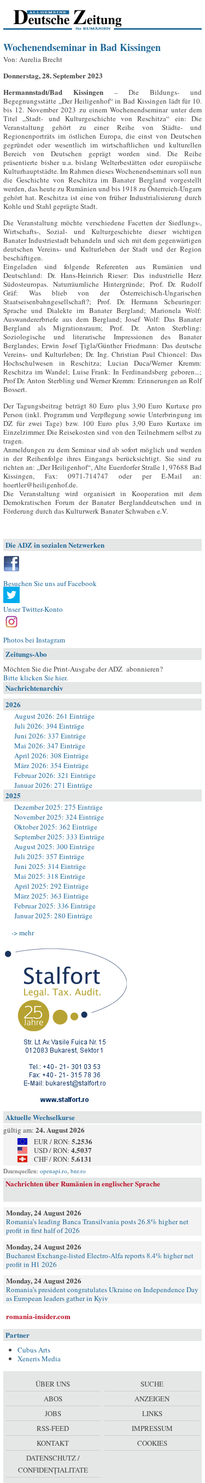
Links (152, 1413)
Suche (151, 1384)
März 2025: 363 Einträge (51, 895)
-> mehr (22, 932)
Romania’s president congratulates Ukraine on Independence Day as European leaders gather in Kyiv (102, 1294)
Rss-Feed (53, 1428)
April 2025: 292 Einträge (51, 886)
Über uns (53, 1384)
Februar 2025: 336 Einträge (55, 905)
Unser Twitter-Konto (33, 609)
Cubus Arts (33, 1350)
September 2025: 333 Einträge (59, 836)
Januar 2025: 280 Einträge (53, 915)
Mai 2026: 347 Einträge (49, 745)
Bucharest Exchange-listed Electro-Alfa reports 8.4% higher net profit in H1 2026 (100, 1260)
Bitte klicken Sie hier (34, 678)
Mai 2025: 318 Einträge (49, 876)
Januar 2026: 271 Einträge (53, 785)
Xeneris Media (39, 1358)
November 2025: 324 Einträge (59, 816)
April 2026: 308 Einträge (51, 755)
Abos (53, 1399)
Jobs (53, 1413)
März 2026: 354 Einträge (51, 765)
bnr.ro (78, 1171)
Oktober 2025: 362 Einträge (55, 826)
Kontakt (53, 1443)
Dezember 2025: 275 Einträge (58, 807)
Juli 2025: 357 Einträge (49, 856)
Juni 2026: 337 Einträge (50, 735)
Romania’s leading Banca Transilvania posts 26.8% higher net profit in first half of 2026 (97, 1226)
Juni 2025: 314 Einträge (50, 866)
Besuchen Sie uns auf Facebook (50, 583)
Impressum (152, 1428)
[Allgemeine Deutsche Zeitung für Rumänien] (78, 19)
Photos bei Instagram (34, 640)
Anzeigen (151, 1399)
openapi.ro (53, 1171)
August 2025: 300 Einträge (54, 846)
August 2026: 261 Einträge (54, 716)
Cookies (152, 1443)
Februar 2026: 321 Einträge (55, 775)
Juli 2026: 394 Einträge (49, 725)
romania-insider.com (38, 1316)
